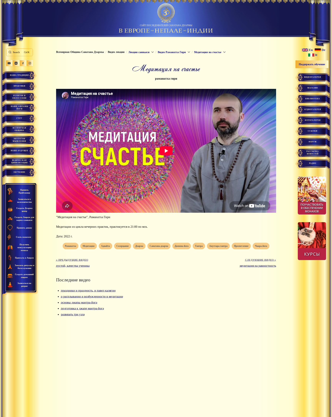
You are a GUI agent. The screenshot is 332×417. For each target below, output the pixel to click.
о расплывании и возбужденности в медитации (92, 296)
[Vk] (16, 63)
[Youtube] (9, 63)
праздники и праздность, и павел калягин (88, 290)
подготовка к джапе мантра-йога (82, 308)
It (316, 55)
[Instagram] (30, 63)
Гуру (19, 118)
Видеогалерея (312, 77)
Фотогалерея (313, 120)
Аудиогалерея (312, 109)
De (323, 50)
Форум (313, 142)
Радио (312, 163)
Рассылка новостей (312, 152)
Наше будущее (19, 151)
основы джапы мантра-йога (79, 302)
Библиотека (312, 99)
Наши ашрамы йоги (19, 107)
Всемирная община (19, 129)
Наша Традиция (19, 75)
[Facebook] (23, 63)
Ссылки (312, 131)
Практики (19, 86)
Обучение (19, 172)
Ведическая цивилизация (19, 161)
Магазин (312, 88)
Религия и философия (19, 97)
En (311, 50)
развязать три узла (73, 314)
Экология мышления (19, 140)
